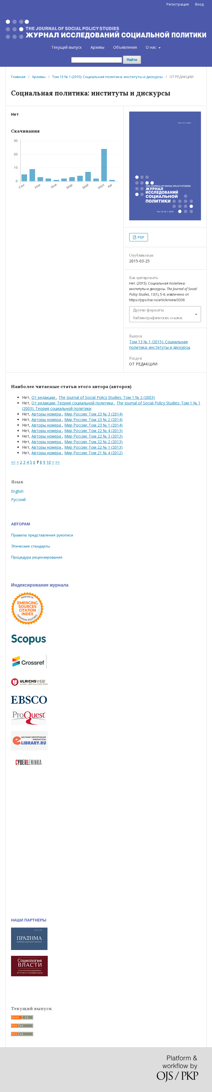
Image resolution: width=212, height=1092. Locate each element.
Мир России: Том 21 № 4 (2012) (93, 452)
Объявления (125, 47)
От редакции (43, 397)
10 (48, 462)
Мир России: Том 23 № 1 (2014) (93, 425)
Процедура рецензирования (36, 557)
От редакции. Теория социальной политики (72, 403)
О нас (151, 47)
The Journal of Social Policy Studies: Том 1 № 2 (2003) (107, 397)
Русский (18, 499)
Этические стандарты (30, 546)
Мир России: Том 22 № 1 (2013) (93, 447)
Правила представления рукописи (42, 535)
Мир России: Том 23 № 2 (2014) (93, 419)
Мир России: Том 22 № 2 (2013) (93, 441)
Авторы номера (46, 414)
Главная (18, 76)
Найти (132, 60)
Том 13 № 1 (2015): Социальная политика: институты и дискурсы (107, 76)
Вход (199, 4)
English (17, 491)
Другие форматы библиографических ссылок (157, 314)
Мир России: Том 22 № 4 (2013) (93, 430)
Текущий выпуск (66, 47)
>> (57, 462)
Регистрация (177, 4)
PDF (140, 237)
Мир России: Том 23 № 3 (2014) (93, 414)
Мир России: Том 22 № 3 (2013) (93, 436)
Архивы (97, 47)
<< (13, 462)
